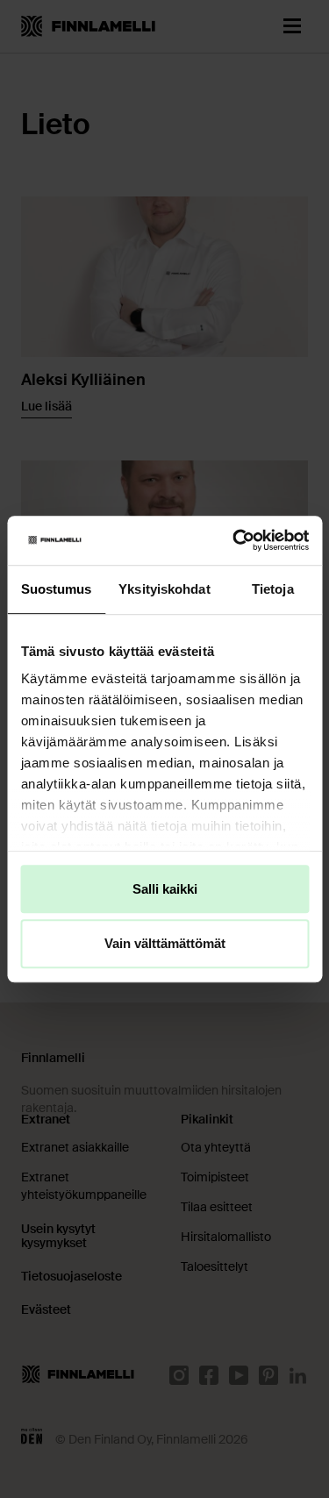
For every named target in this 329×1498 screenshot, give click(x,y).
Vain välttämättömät (164, 944)
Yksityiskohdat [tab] (164, 588)
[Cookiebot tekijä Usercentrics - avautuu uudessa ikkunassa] (234, 540)
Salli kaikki (164, 888)
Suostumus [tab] (56, 588)
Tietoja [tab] (273, 588)
